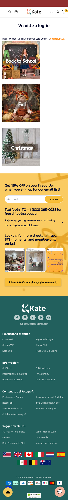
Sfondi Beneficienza (12, 408)
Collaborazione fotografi (14, 414)
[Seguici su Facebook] (17, 317)
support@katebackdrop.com (34, 324)
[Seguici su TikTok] (33, 317)
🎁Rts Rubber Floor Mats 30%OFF (29, 3)
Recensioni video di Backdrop (50, 397)
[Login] (57, 11)
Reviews (6, 437)
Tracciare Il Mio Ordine (46, 351)
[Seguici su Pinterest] (40, 317)
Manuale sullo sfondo (46, 443)
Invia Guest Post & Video (48, 403)
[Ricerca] (9, 11)
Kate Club (7, 351)
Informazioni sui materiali (14, 374)
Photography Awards (12, 397)
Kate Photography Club (13, 443)
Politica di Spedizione (12, 379)
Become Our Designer (46, 408)
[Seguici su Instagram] (25, 317)
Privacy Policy (42, 374)
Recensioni (7, 403)
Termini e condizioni (45, 379)
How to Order (42, 437)
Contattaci (7, 339)
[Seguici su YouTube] (48, 317)
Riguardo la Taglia (44, 339)
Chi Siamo (7, 368)
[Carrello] (64, 12)
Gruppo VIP (8, 345)
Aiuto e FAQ (41, 345)
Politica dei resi (43, 368)
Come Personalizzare (46, 431)
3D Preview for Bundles (13, 431)
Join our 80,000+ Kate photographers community (33, 282)
